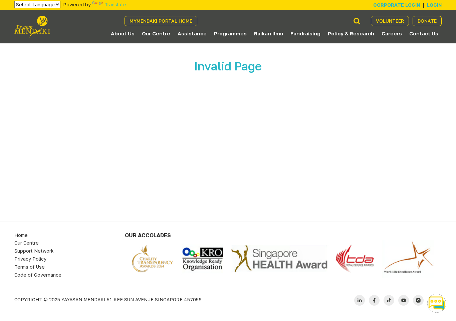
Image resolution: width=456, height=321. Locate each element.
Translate (115, 4)
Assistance (192, 33)
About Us (123, 33)
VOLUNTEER (390, 21)
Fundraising (305, 33)
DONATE (427, 21)
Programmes (230, 33)
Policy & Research (351, 33)
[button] (436, 303)
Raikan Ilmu (268, 33)
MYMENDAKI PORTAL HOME (161, 21)
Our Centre (156, 33)
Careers (392, 33)
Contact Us (423, 33)
